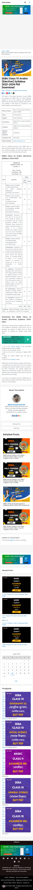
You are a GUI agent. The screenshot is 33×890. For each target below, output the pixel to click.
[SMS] (13, 93)
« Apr (15, 681)
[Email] (18, 861)
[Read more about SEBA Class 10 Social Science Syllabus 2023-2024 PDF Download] (16, 494)
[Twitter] (5, 93)
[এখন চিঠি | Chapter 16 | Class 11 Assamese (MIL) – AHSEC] (16, 584)
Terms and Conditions (22, 877)
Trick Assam (6, 2)
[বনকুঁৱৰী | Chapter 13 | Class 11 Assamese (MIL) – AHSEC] (16, 635)
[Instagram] (20, 858)
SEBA (3, 90)
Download (12, 359)
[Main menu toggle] (29, 2)
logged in (12, 540)
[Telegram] (14, 861)
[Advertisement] (16, 32)
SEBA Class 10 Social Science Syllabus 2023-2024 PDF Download (16, 504)
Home (6, 877)
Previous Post (16, 424)
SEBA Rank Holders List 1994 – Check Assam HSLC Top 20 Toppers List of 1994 (14, 527)
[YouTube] (18, 416)
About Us (19, 883)
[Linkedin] (9, 93)
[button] (25, 2)
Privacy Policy (8, 883)
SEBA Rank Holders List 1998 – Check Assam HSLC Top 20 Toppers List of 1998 (14, 481)
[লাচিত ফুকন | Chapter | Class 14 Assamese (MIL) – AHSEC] (5, 620)
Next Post (16, 428)
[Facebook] (2, 93)
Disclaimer (12, 877)
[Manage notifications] (3, 886)
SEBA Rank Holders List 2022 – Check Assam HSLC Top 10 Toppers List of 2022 (14, 456)
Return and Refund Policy (8, 880)
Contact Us (26, 883)
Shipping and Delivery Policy (24, 880)
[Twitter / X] (14, 416)
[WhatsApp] (11, 93)
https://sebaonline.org (19, 141)
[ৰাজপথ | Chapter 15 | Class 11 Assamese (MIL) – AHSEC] (16, 606)
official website (15, 346)
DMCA (14, 883)
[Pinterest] (7, 93)
